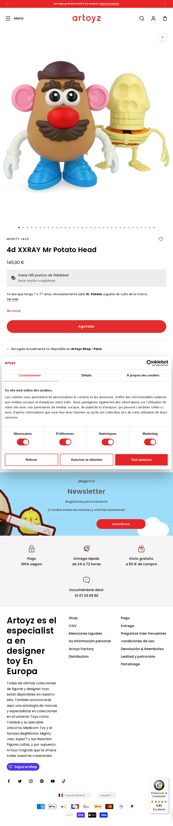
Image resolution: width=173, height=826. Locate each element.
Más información (109, 3)
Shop (73, 618)
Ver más (12, 299)
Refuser (31, 459)
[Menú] (166, 780)
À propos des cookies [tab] (143, 375)
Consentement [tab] (30, 375)
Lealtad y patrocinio (138, 656)
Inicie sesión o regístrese (36, 281)
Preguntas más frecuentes (143, 633)
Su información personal (90, 641)
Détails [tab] (86, 375)
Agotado (86, 326)
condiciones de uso (137, 641)
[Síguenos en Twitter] (20, 781)
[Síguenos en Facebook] (9, 781)
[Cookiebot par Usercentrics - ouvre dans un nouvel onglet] (149, 363)
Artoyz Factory (81, 648)
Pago (125, 618)
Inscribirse (121, 524)
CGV (73, 625)
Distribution (79, 656)
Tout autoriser (141, 459)
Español (105, 795)
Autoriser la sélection (86, 459)
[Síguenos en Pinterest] (42, 781)
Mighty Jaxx (18, 239)
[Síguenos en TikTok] (64, 781)
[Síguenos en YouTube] (53, 781)
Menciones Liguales (85, 633)
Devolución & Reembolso (142, 648)
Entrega (127, 625)
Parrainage (130, 664)
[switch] (65, 442)
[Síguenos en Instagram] (31, 781)
